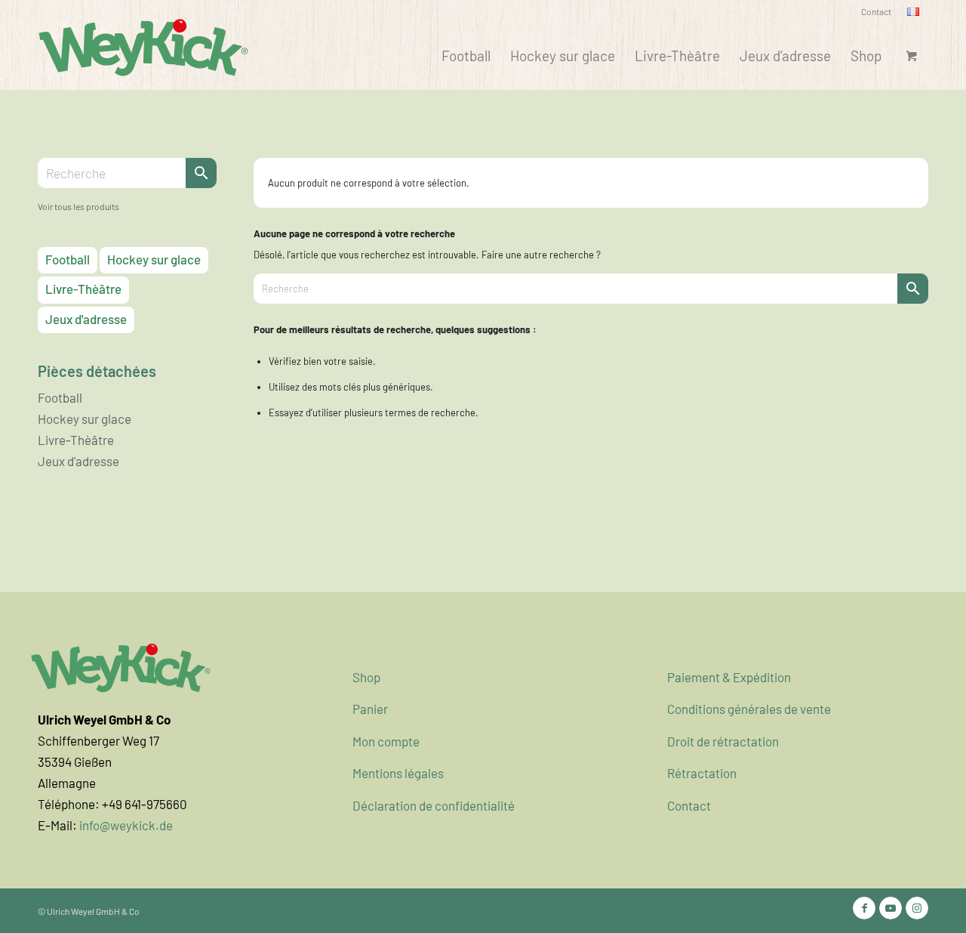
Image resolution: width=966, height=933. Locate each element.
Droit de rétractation (723, 741)
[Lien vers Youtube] (890, 908)
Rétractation (702, 772)
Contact (876, 11)
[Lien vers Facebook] (864, 908)
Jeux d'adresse (86, 318)
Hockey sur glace (154, 259)
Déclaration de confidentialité (433, 805)
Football (67, 259)
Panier (370, 708)
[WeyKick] (143, 46)
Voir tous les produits (78, 206)
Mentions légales (398, 772)
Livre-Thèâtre (83, 288)
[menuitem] (877, 12)
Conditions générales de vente (749, 708)
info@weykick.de (126, 825)
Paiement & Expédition (729, 676)
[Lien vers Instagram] (917, 908)
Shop (366, 676)
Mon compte (386, 741)
